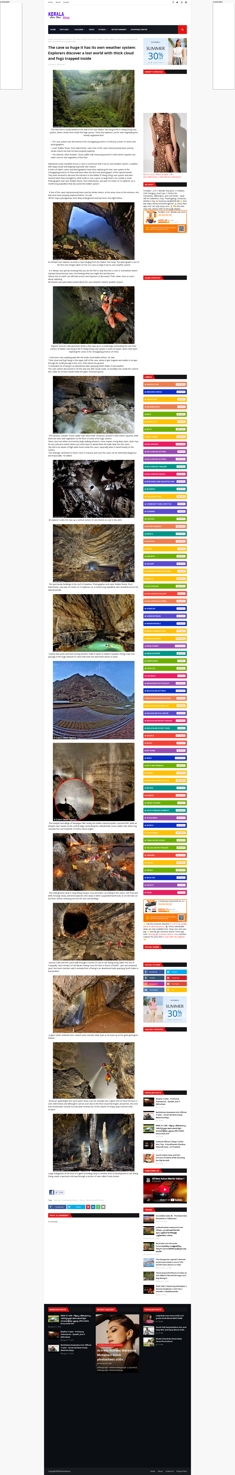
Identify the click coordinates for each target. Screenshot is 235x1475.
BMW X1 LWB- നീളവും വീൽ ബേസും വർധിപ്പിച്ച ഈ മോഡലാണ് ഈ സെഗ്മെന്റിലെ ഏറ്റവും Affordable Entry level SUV (171, 1129)
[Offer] (165, 64)
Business (162, 489)
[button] (224, 45)
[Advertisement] (165, 254)
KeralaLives (66, 1471)
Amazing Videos (162, 392)
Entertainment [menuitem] (119, 29)
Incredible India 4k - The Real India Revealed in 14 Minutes (171, 1217)
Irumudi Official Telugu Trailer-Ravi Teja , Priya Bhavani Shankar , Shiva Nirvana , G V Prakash (171, 1144)
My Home (162, 750)
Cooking (162, 511)
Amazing (57, 1200)
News (162, 758)
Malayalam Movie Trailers (162, 720)
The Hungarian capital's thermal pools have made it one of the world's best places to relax (170, 1262)
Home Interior (162, 616)
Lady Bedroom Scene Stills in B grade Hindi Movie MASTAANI (170, 1317)
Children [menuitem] (78, 29)
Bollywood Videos (162, 474)
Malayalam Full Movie (162, 713)
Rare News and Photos (63, 39)
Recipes (162, 788)
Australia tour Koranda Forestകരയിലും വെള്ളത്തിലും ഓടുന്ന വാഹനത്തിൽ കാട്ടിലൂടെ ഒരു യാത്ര (171, 1247)
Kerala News (162, 646)
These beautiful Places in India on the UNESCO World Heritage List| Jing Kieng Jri (171, 1275)
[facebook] (173, 2)
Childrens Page (162, 496)
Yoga (162, 892)
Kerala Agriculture (162, 631)
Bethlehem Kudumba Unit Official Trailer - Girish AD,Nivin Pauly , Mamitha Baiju (171, 1115)
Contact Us (169, 1471)
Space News (162, 818)
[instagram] (181, 2)
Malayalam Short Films (162, 728)
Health (162, 578)
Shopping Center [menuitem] (139, 29)
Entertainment (162, 526)
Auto (162, 429)
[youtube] (176, 984)
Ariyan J (53, 64)
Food (162, 549)
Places (82, 1200)
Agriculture (162, 384)
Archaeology (162, 407)
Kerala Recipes (162, 653)
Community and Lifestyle (162, 504)
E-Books (162, 519)
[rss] (176, 990)
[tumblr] (153, 978)
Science (162, 795)
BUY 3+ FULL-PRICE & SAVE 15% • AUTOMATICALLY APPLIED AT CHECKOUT (162, 175)
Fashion (162, 541)
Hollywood (162, 586)
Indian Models (162, 623)
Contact (66, 2)
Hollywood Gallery (162, 593)
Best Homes (162, 436)
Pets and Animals (162, 765)
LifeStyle (162, 668)
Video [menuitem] (91, 29)
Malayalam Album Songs (162, 698)
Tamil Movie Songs (162, 840)
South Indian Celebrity (162, 810)
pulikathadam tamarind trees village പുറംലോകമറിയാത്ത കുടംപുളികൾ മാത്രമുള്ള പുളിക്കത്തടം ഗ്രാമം (169, 1231)
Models (162, 735)
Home (50, 2)
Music (162, 743)
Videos (162, 870)
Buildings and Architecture (162, 481)
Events (162, 534)
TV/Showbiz (162, 833)
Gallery (162, 563)
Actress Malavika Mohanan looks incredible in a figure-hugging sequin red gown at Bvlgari (117, 1350)
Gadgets (162, 556)
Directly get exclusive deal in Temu (163, 934)
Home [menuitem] (53, 29)
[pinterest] (186, 2)
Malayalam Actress (162, 691)
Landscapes (162, 661)
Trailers (162, 855)
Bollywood (162, 444)
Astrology (162, 422)
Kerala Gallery (162, 638)
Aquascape (162, 399)
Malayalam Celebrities (162, 705)
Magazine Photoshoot (162, 683)
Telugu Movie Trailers (162, 847)
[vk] (153, 990)
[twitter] (177, 2)
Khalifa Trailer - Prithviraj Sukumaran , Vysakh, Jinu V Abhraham (168, 1101)
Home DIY (162, 608)
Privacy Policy (182, 1471)
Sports (162, 825)
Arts (162, 414)
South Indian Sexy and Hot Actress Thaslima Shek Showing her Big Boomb (170, 1158)
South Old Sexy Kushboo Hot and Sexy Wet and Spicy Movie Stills (171, 1328)
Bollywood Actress (162, 459)
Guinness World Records (162, 571)
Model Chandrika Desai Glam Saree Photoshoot (169, 1340)
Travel (162, 862)
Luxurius (162, 676)
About (58, 2)
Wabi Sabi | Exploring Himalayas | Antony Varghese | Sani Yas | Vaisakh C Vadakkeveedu (171, 1289)
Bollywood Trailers (162, 466)
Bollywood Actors (162, 451)
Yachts (162, 885)
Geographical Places (70, 1200)
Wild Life (162, 877)
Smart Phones (162, 803)
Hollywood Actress (162, 601)
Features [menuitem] (64, 29)
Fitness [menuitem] (102, 29)
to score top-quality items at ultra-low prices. (165, 925)
